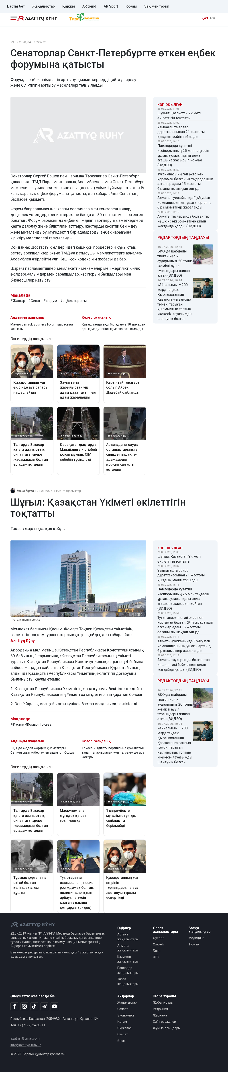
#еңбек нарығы (73, 301)
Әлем (121, 1041)
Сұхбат (122, 1034)
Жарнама (160, 1015)
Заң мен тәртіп (156, 6)
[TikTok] (34, 1006)
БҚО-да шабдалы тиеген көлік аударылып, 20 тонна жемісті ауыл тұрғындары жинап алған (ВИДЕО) (175, 263)
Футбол (158, 938)
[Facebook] (14, 1006)
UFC (156, 957)
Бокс (156, 951)
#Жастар (17, 301)
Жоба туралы (163, 1003)
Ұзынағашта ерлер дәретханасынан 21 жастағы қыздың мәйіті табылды (181, 132)
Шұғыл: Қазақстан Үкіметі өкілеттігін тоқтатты (179, 115)
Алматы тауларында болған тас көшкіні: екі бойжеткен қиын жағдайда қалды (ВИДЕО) (183, 221)
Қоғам (131, 6)
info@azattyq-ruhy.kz (25, 1045)
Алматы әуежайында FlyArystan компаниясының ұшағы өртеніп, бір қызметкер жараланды (184, 203)
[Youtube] (54, 1007)
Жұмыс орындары (166, 1028)
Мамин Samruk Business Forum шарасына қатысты (41, 327)
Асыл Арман (26, 491)
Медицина (196, 938)
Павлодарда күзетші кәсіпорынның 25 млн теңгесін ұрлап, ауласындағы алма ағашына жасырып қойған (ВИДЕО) (183, 155)
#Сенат (34, 301)
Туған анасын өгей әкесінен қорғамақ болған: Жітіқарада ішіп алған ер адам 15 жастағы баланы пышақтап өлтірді (185, 181)
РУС (213, 18)
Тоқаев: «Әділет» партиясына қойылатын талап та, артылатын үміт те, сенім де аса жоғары (113, 752)
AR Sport (111, 6)
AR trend (89, 6)
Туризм (194, 944)
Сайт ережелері (165, 1022)
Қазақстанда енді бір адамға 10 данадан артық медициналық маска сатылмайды (113, 327)
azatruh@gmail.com (25, 1038)
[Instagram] (24, 1006)
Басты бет (16, 6)
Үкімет (41, 42)
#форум (50, 301)
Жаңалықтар (43, 6)
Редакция (160, 1009)
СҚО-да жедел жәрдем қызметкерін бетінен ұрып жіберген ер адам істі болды (42, 750)
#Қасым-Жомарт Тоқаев (31, 724)
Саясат (122, 1009)
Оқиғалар (124, 1028)
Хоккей (158, 944)
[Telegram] (44, 1007)
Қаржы (68, 6)
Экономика (125, 1015)
